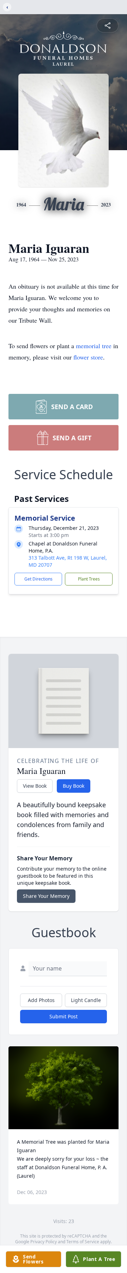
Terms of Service (82, 1242)
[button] (63, 1087)
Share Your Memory (46, 896)
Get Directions (38, 579)
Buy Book (73, 785)
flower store (88, 357)
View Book (35, 785)
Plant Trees (89, 579)
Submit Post (63, 1016)
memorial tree (93, 345)
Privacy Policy (43, 1242)
